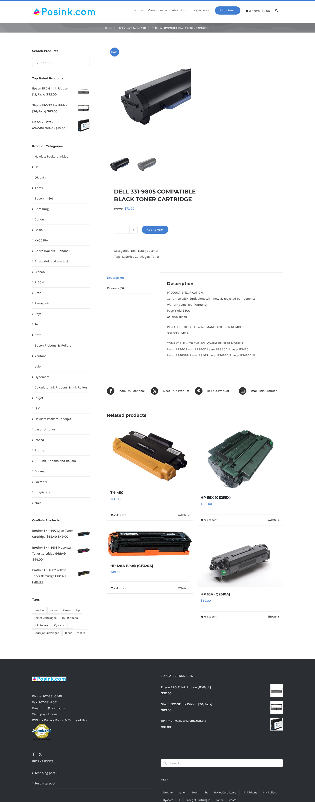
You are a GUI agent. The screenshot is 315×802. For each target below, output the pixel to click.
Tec (37, 324)
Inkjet (39, 398)
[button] (276, 10)
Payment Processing (42, 740)
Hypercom (42, 377)
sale (38, 366)
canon (54, 610)
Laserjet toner (148, 251)
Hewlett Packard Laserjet (53, 419)
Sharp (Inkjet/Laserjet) (51, 261)
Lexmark (41, 482)
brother (39, 610)
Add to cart (155, 229)
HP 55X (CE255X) (216, 497)
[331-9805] (160, 96)
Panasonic (42, 303)
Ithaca (39, 440)
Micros (40, 471)
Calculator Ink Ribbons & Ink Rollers (61, 387)
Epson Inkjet (44, 198)
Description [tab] (115, 278)
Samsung (42, 209)
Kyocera (59, 625)
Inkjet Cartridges (45, 617)
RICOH (39, 282)
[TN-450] (149, 455)
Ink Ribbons (70, 617)
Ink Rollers (41, 625)
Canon (39, 219)
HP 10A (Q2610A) (215, 594)
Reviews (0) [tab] (115, 288)
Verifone (40, 356)
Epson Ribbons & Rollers (53, 345)
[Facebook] (34, 754)
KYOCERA (41, 240)
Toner (155, 257)
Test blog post (45, 783)
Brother (40, 450)
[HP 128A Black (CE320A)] (149, 544)
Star (38, 293)
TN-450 (116, 493)
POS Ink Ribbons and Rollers (55, 461)
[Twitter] (40, 754)
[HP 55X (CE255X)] (240, 458)
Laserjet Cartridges (136, 257)
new (38, 335)
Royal (38, 314)
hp (78, 610)
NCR (38, 503)
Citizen (40, 272)
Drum (67, 610)
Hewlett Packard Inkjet (51, 156)
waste (81, 632)
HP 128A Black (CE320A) (131, 566)
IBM (37, 408)
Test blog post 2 (46, 773)
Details (185, 514)
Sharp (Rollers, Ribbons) (52, 251)
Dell (133, 251)
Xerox (39, 188)
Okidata (40, 177)
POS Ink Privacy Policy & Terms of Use (59, 720)
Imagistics (42, 492)
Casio (39, 230)
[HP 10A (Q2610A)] (240, 558)
